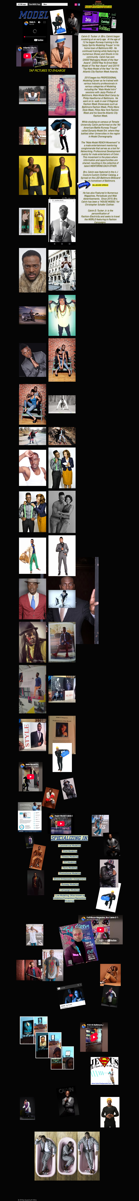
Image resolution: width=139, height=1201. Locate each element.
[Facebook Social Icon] (79, 4)
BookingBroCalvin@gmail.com (98, 7)
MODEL (33, 14)
